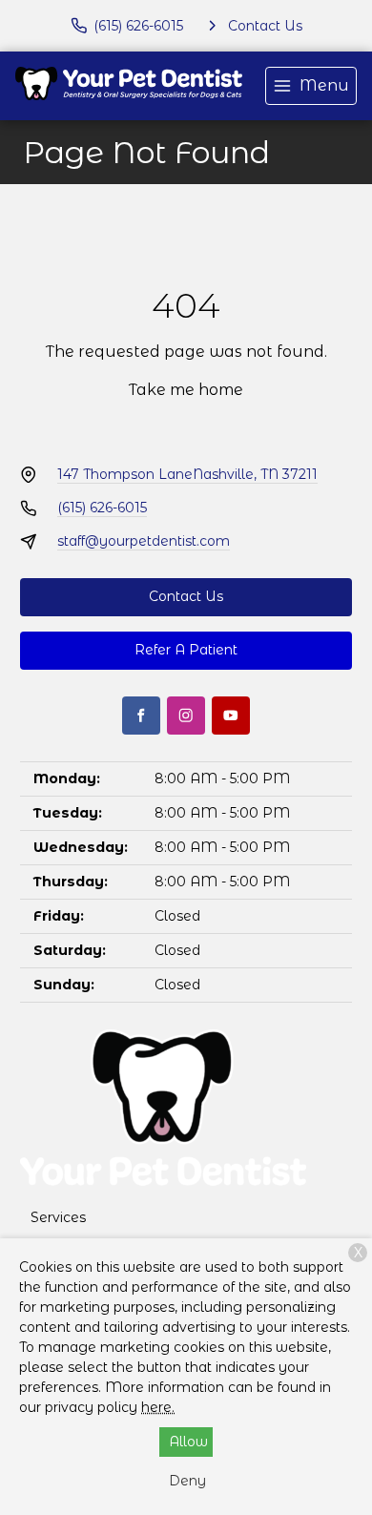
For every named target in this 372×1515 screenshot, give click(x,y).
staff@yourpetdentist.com (143, 541)
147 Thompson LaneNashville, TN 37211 (187, 474)
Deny (187, 1480)
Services (58, 1217)
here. (158, 1407)
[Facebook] (141, 715)
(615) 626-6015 (102, 507)
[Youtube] (231, 715)
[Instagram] (186, 715)
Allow (188, 1441)
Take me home (186, 390)
